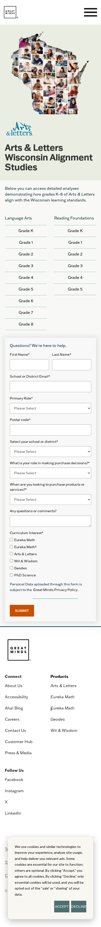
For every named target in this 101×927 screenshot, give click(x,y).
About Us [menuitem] (13, 685)
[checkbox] (50, 557)
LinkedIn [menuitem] (13, 813)
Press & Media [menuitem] (18, 752)
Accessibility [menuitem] (16, 696)
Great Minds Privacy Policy (55, 590)
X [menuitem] (6, 802)
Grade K (25, 230)
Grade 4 (26, 277)
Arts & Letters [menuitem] (63, 685)
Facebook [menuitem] (14, 779)
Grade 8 (26, 324)
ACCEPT (62, 906)
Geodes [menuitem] (57, 719)
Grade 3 (26, 265)
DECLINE (78, 906)
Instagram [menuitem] (14, 790)
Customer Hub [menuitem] (19, 741)
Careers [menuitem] (12, 719)
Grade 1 (26, 242)
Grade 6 (26, 300)
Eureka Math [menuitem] (62, 696)
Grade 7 (26, 312)
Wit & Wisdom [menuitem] (63, 730)
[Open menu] (90, 12)
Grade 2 (26, 254)
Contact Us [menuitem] (15, 730)
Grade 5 (26, 289)
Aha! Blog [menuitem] (14, 708)
